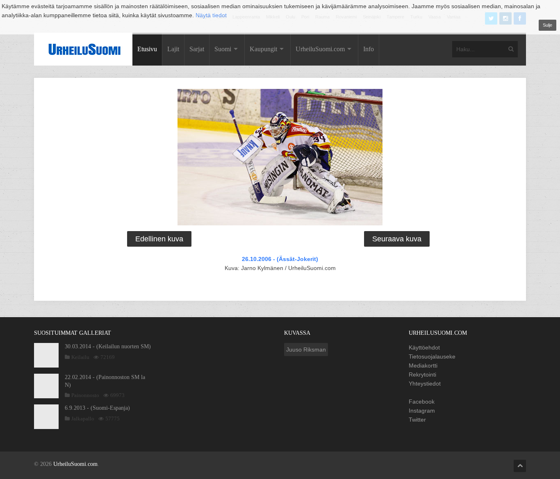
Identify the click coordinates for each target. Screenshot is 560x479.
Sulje (547, 25)
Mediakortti (423, 365)
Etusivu (147, 48)
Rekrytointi (422, 374)
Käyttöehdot (424, 347)
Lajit (173, 48)
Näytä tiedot (211, 15)
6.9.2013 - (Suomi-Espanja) (97, 408)
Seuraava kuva (396, 239)
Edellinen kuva (159, 239)
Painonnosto (85, 395)
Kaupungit (263, 48)
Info (368, 48)
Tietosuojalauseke (432, 356)
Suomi (222, 48)
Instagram (422, 410)
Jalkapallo (82, 418)
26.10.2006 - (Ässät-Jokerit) (280, 259)
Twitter (417, 419)
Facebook (422, 401)
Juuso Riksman (306, 349)
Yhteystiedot (425, 383)
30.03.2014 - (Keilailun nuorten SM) (108, 346)
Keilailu (80, 357)
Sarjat (196, 48)
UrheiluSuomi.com (320, 48)
